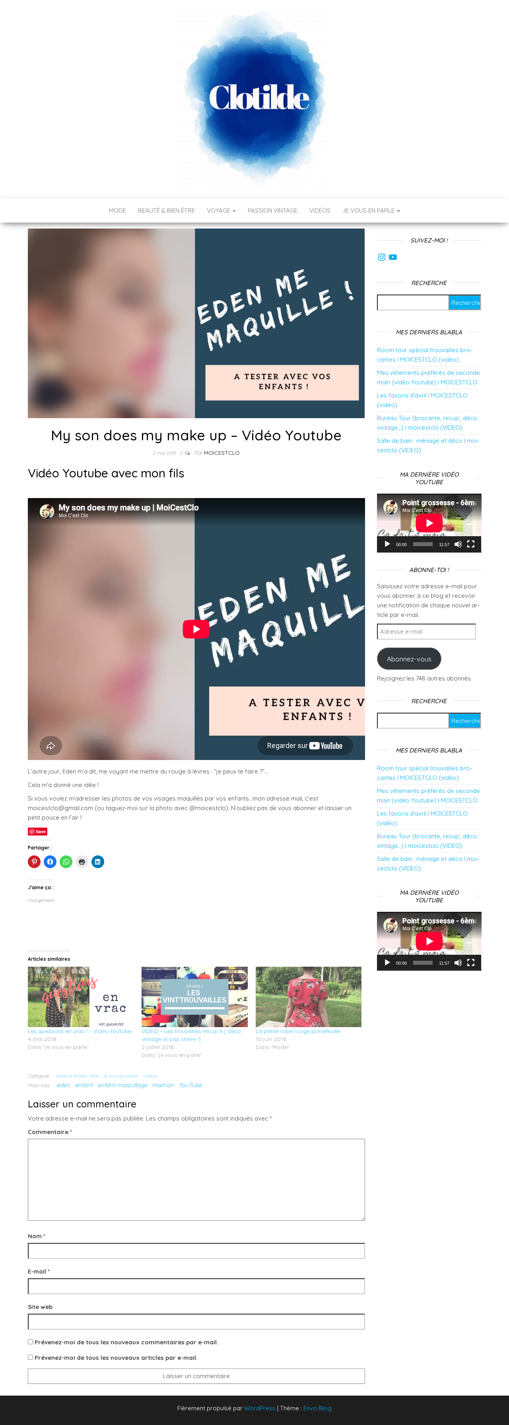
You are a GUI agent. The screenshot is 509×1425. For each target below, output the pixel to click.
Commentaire (50, 1132)
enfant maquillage (122, 1085)
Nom (36, 1236)
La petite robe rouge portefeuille (298, 1031)
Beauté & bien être (166, 210)
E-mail (39, 1271)
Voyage (219, 210)
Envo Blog (317, 1408)
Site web (40, 1307)
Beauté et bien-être (77, 1076)
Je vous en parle (369, 210)
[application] (429, 523)
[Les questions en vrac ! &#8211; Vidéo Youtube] (81, 997)
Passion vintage (272, 210)
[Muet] (458, 544)
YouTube (190, 1085)
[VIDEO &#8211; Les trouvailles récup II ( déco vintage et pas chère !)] (194, 997)
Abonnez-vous (409, 659)
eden (63, 1085)
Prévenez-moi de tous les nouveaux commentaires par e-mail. (126, 1342)
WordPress (260, 1408)
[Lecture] (387, 544)
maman (163, 1085)
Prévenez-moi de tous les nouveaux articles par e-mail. (116, 1357)
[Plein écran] (471, 544)
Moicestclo (222, 452)
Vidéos (319, 210)
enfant (84, 1085)
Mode (117, 210)
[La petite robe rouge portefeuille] (308, 997)
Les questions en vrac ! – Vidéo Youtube (79, 1031)
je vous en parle (120, 1076)
